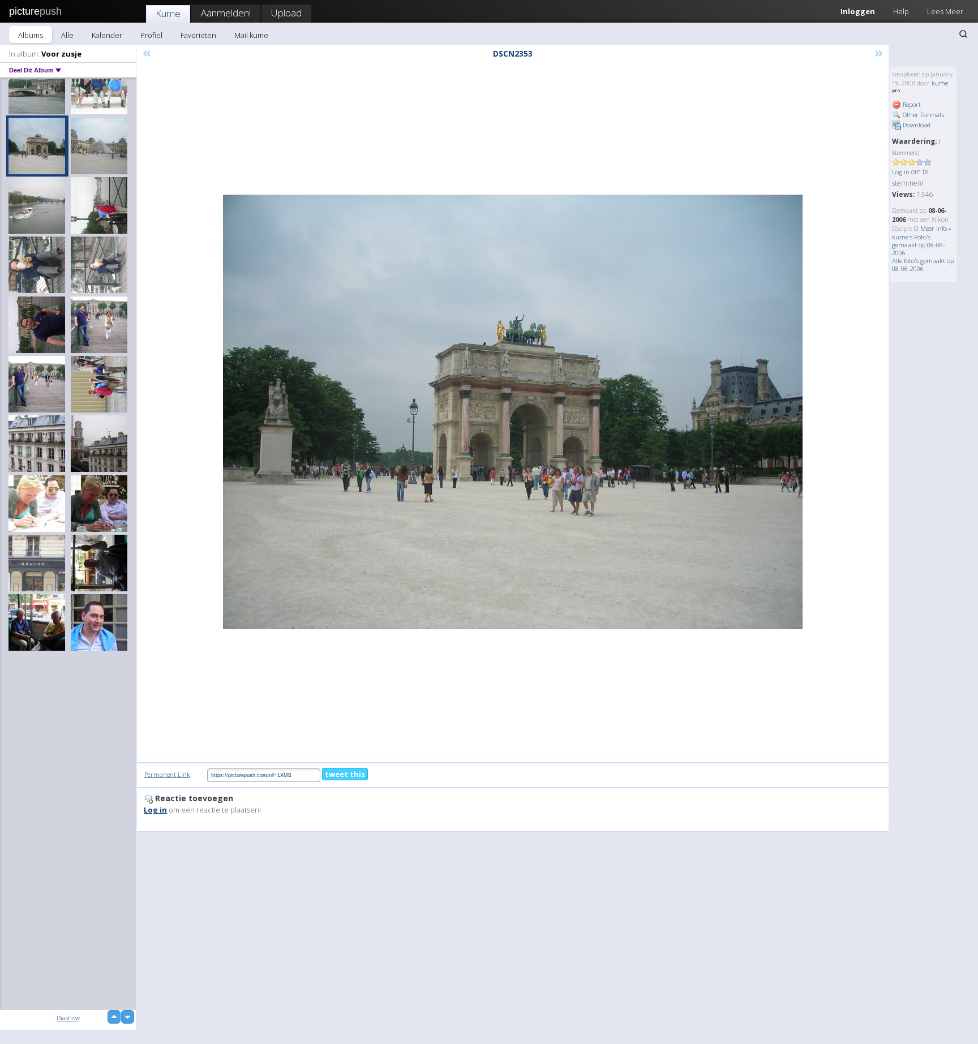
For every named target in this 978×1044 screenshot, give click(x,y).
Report (911, 104)
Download (915, 125)
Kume (168, 13)
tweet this (345, 774)
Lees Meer (945, 11)
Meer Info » (935, 228)
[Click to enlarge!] (513, 412)
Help (901, 11)
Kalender (107, 35)
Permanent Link (167, 774)
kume (940, 83)
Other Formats (922, 114)
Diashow (68, 1017)
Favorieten (198, 35)
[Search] (963, 34)
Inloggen (857, 11)
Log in (901, 171)
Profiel (151, 35)
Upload (286, 12)
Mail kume (251, 35)
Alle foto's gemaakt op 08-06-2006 (923, 264)
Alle (67, 35)
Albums (30, 35)
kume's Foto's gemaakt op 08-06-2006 (918, 245)
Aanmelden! (226, 12)
